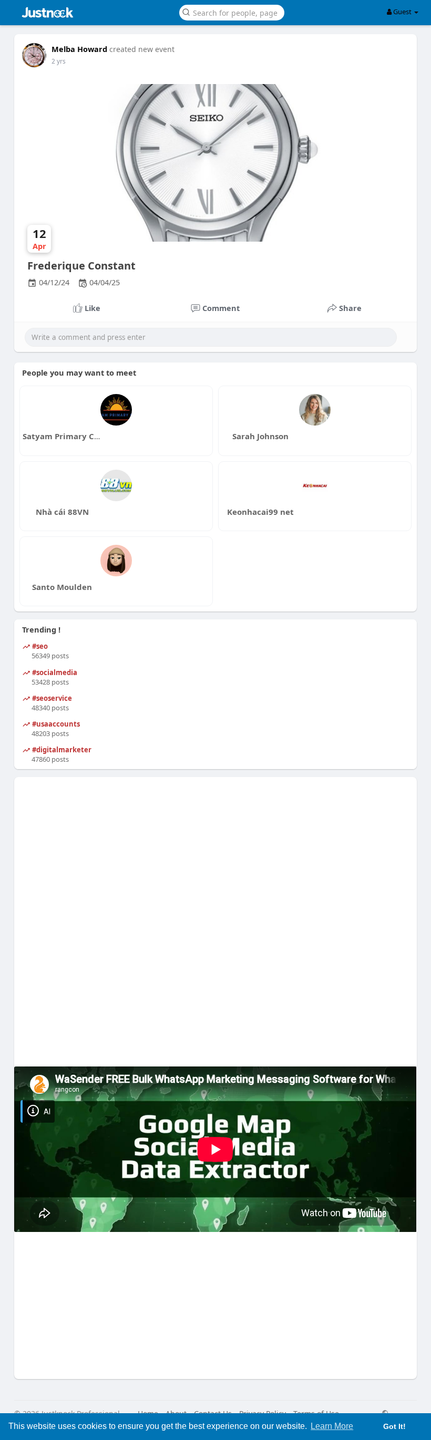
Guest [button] (402, 11)
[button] (232, 11)
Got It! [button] (394, 1426)
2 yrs (59, 61)
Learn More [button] (332, 1426)
